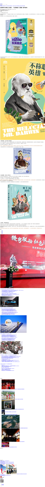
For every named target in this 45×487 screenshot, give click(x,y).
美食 (2, 233)
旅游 (2, 230)
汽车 (2, 231)
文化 (2, 232)
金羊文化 (1, 3)
